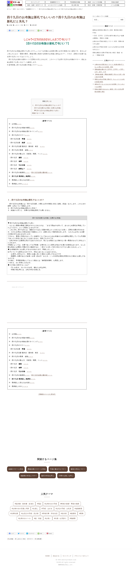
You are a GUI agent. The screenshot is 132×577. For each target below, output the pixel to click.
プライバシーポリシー (81, 556)
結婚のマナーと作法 (16, 469)
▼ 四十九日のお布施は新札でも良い (46, 110)
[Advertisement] (47, 82)
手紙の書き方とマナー (58, 469)
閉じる (49, 101)
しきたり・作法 (18, 25)
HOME (47, 556)
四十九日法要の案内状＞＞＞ (41, 172)
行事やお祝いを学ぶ (66, 476)
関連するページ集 (38, 113)
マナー (27, 25)
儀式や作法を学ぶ (47, 476)
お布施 (10, 25)
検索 (122, 20)
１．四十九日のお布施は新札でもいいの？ (46, 105)
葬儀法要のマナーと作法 (37, 469)
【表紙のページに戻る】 (47, 394)
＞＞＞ (40, 65)
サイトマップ (67, 556)
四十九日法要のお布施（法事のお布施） (48, 108)
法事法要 (34, 25)
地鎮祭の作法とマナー (29, 476)
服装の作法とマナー (78, 469)
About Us (56, 556)
